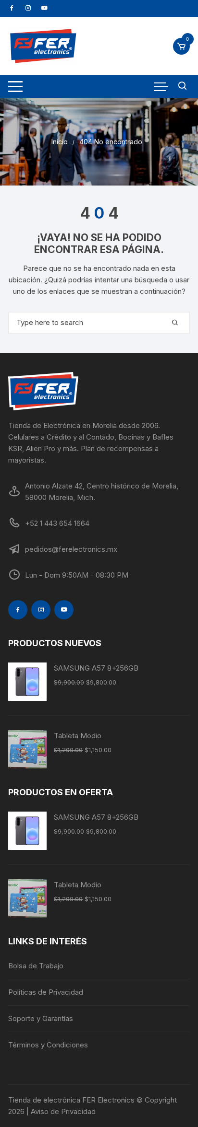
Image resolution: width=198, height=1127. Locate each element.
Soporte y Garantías (40, 1018)
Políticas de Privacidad (45, 992)
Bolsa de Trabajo (35, 965)
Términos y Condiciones (48, 1044)
